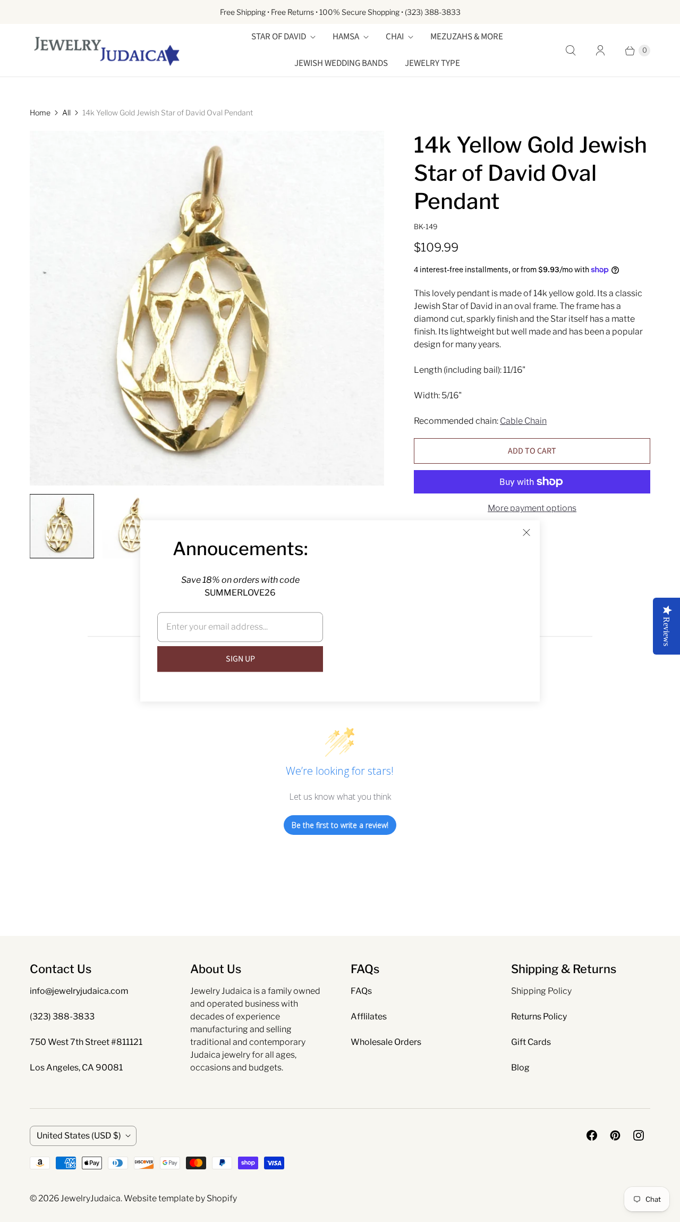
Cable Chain (523, 421)
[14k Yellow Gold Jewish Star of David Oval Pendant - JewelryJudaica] (207, 308)
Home (40, 112)
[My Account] (600, 50)
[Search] (570, 50)
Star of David (278, 36)
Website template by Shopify (180, 1198)
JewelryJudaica (91, 1198)
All (66, 112)
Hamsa (346, 36)
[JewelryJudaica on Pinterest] (615, 1135)
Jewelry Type (432, 63)
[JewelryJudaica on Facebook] (592, 1135)
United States (79, 1136)
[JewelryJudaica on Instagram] (638, 1135)
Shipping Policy (541, 991)
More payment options (532, 508)
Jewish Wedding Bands (341, 63)
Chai (395, 36)
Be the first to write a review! (340, 825)
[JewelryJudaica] (107, 50)
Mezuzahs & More (466, 36)
